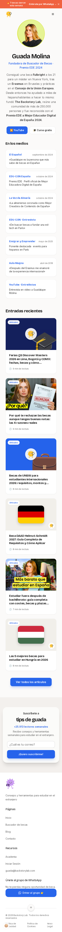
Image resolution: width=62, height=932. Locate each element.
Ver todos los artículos (31, 682)
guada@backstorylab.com (20, 870)
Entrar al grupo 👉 (33, 892)
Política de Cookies (32, 925)
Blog (8, 831)
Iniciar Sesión (13, 863)
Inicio (8, 817)
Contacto (11, 838)
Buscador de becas (17, 824)
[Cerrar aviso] (58, 4)
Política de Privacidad (11, 925)
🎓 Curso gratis (42, 130)
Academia (11, 856)
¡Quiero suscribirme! (31, 754)
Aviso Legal (50, 925)
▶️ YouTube (17, 130)
